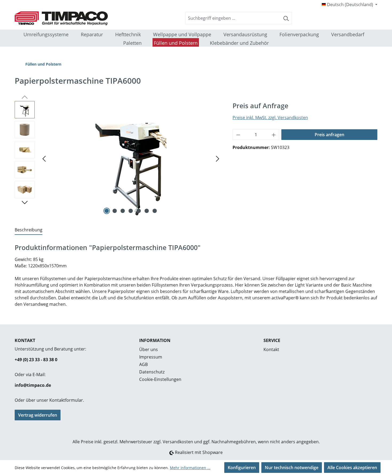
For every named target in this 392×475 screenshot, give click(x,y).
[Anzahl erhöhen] (273, 134)
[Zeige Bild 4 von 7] (131, 211)
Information (154, 340)
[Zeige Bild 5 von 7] (139, 211)
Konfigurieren (242, 467)
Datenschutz (152, 372)
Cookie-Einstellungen (160, 379)
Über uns (148, 349)
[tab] (28, 230)
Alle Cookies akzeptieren (352, 467)
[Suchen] (286, 18)
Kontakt (271, 349)
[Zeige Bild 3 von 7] (123, 211)
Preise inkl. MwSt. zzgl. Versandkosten (270, 117)
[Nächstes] (218, 158)
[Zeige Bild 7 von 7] (155, 211)
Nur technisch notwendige (291, 467)
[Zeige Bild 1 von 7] (107, 211)
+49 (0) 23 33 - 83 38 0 (36, 360)
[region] (118, 158)
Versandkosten (178, 442)
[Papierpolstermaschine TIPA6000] (130, 158)
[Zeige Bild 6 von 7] (147, 211)
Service (271, 340)
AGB (143, 364)
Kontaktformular (66, 400)
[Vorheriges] (44, 158)
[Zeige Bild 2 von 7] (115, 211)
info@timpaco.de (33, 385)
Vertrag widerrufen (37, 415)
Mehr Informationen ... (190, 467)
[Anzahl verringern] (238, 134)
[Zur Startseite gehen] (55, 18)
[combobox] (233, 18)
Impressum (150, 357)
